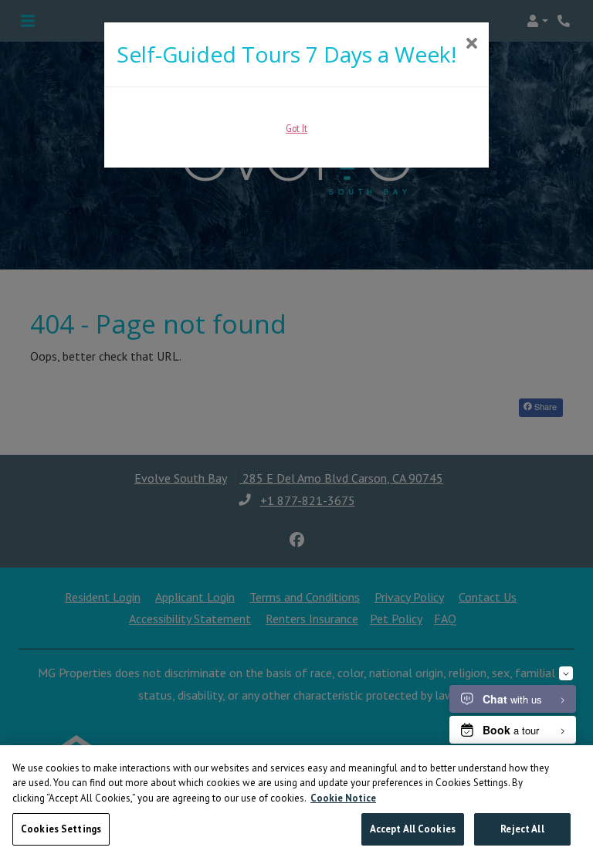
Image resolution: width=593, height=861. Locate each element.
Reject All (522, 829)
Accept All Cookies (413, 829)
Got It (296, 128)
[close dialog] (471, 44)
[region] (296, 803)
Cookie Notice (343, 798)
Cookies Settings (61, 829)
